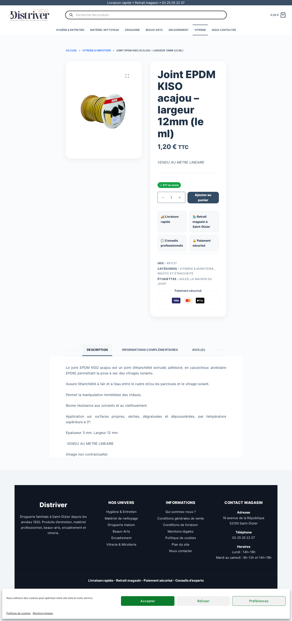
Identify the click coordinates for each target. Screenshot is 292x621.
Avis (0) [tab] (198, 349)
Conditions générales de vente (180, 518)
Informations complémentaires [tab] (150, 349)
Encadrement (179, 29)
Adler (184, 279)
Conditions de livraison (180, 525)
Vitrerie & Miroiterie (197, 268)
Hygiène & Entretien (70, 29)
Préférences (258, 601)
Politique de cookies (18, 613)
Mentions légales (43, 613)
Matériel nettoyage (104, 29)
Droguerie (132, 29)
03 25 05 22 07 (243, 538)
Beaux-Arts (154, 29)
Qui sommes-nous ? (180, 512)
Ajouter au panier (203, 197)
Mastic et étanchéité (175, 273)
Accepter (147, 601)
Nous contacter (224, 29)
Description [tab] (97, 349)
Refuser (203, 601)
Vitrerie (200, 29)
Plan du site (180, 544)
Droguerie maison (121, 525)
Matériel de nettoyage (121, 518)
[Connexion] (284, 2)
